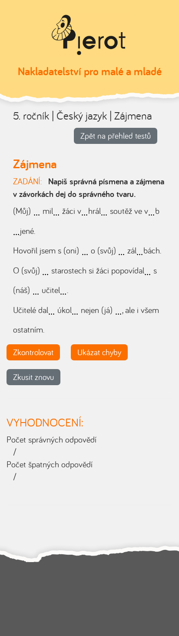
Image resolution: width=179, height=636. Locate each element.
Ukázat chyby (99, 352)
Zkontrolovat (33, 352)
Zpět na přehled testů (115, 135)
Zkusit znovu (33, 377)
